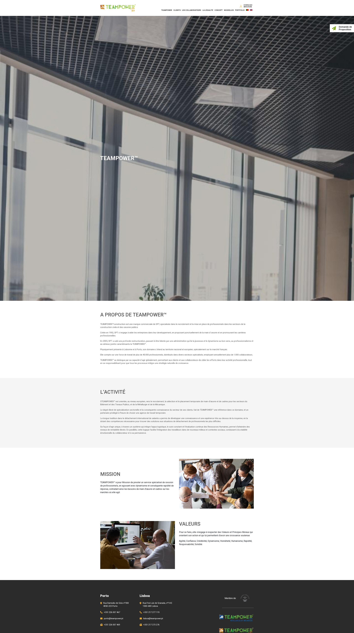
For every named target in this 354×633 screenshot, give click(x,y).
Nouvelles (229, 10)
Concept (218, 10)
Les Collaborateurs (191, 10)
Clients (177, 10)
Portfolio (240, 10)
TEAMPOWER (166, 10)
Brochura (248, 6)
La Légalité (207, 10)
